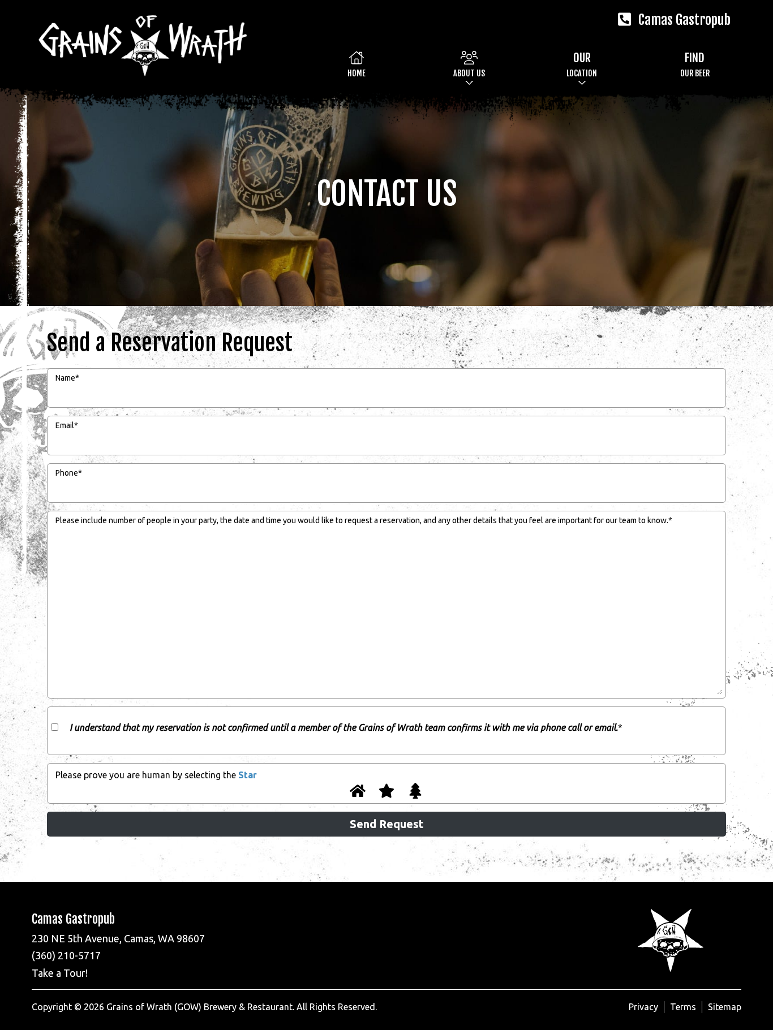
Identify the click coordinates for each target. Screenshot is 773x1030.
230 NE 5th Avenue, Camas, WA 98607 (118, 938)
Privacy (643, 1007)
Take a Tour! (60, 973)
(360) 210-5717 (66, 955)
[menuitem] (356, 64)
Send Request (387, 823)
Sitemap (724, 1007)
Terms (683, 1007)
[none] (469, 64)
